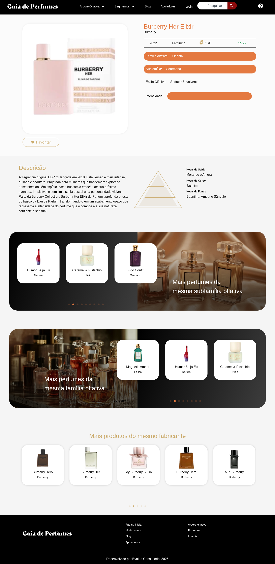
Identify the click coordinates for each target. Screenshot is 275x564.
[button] (69, 304)
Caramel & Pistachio (87, 270)
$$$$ (242, 43)
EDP (208, 43)
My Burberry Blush (138, 472)
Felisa (138, 371)
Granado (135, 275)
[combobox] (212, 5)
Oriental (178, 56)
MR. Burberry (234, 472)
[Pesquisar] (232, 5)
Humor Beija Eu (38, 270)
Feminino (178, 43)
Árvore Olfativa (89, 6)
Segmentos (122, 6)
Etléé (87, 275)
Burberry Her (91, 472)
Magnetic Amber (137, 367)
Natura (38, 275)
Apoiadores (168, 6)
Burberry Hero (43, 472)
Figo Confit (135, 270)
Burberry (150, 32)
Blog (148, 6)
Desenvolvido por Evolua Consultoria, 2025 (137, 559)
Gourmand (173, 69)
